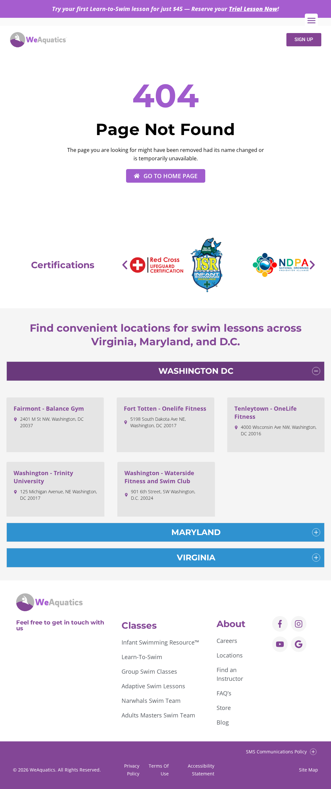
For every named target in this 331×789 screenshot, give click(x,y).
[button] (125, 265)
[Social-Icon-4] (280, 624)
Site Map (308, 770)
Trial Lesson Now (253, 9)
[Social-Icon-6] (298, 624)
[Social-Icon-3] (280, 644)
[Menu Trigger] (311, 20)
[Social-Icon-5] (298, 644)
